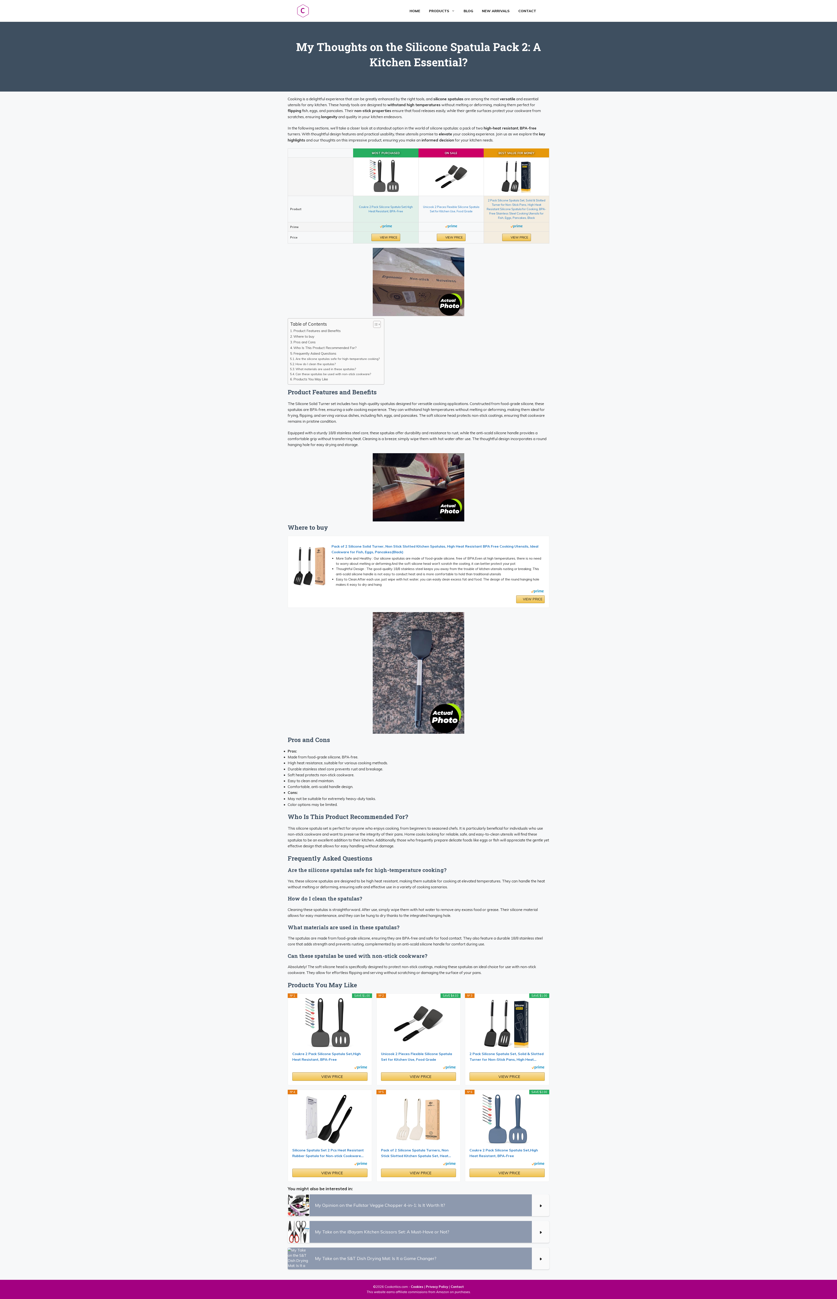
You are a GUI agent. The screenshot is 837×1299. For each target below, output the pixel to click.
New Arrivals (496, 11)
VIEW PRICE (388, 237)
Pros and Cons (304, 342)
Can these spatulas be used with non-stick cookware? (333, 374)
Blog (468, 11)
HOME (415, 11)
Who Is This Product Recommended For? (325, 348)
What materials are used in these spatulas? (326, 369)
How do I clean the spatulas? (316, 364)
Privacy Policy (437, 1287)
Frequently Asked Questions (314, 353)
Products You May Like (310, 379)
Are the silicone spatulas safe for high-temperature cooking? (338, 359)
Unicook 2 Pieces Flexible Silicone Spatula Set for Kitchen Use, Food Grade (416, 1057)
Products (439, 11)
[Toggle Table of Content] (375, 324)
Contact (527, 11)
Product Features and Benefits (317, 331)
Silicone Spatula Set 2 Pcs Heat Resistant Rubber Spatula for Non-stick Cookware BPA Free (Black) (328, 1153)
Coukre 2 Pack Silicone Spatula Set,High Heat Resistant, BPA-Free (326, 1057)
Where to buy (303, 336)
